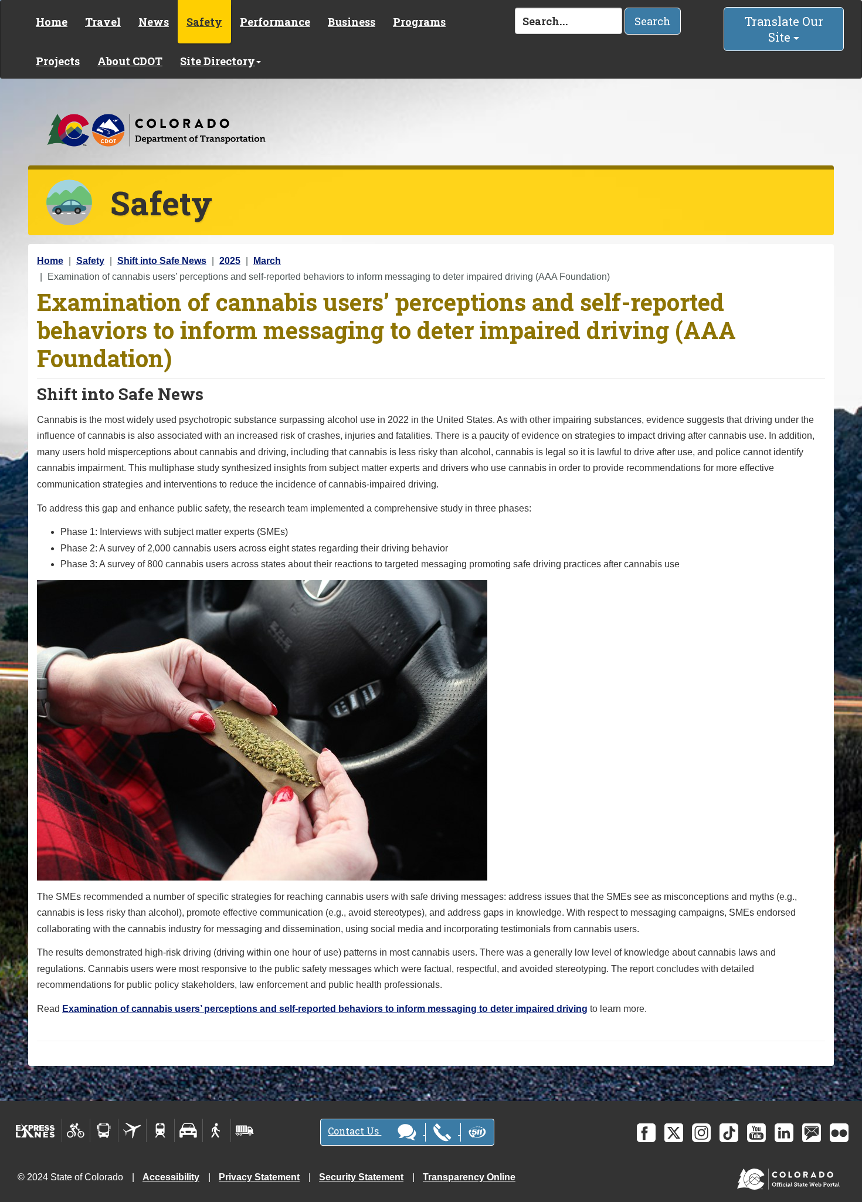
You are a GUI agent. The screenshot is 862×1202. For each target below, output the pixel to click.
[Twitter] (674, 1133)
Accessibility (170, 1177)
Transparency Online (469, 1177)
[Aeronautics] (132, 1130)
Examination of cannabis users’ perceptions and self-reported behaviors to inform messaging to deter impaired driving (325, 1009)
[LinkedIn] (784, 1133)
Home (51, 22)
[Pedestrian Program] (216, 1130)
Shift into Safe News (161, 261)
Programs (419, 22)
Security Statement (361, 1177)
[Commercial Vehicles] (244, 1130)
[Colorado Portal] (790, 1176)
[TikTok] (729, 1133)
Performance (275, 22)
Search (652, 21)
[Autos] (188, 1130)
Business (351, 22)
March (267, 261)
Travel (103, 22)
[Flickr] (839, 1133)
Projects (58, 61)
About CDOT (129, 61)
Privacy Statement (259, 1177)
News (153, 22)
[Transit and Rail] (104, 1130)
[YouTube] (756, 1133)
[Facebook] (646, 1133)
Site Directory (217, 61)
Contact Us (354, 1131)
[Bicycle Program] (76, 1130)
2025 (229, 261)
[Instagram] (701, 1133)
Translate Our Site (784, 29)
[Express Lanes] (35, 1130)
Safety (204, 22)
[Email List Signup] (811, 1133)
